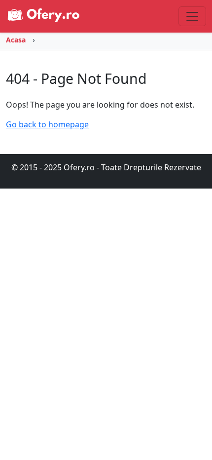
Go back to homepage (47, 124)
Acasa (16, 39)
